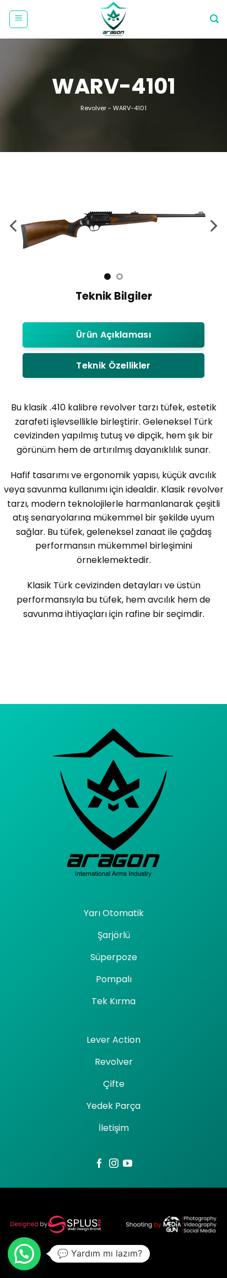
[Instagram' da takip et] (113, 1164)
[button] (18, 19)
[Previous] (14, 226)
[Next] (213, 226)
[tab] (113, 335)
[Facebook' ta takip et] (99, 1164)
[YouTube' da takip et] (127, 1164)
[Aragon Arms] (113, 19)
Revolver (93, 108)
